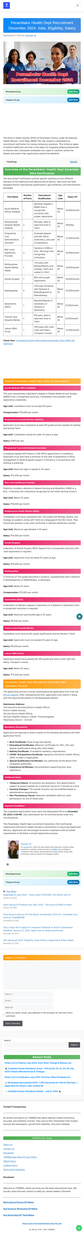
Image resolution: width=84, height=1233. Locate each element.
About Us (7, 1144)
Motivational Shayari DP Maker (18, 1202)
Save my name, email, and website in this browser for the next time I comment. (39, 1014)
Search (7, 1040)
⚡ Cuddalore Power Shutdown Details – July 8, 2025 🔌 (33, 1091)
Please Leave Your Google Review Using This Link (42, 1223)
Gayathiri (26, 847)
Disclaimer (8, 1153)
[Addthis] (8, 864)
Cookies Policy (10, 1165)
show (73, 161)
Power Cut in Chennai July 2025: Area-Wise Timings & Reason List (38, 1063)
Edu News (11, 891)
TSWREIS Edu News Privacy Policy (20, 1157)
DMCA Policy (9, 1161)
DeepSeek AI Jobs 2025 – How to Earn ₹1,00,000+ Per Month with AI (36, 895)
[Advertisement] (42, 120)
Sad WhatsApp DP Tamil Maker (18, 1215)
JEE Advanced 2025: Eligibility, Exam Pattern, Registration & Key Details (38, 940)
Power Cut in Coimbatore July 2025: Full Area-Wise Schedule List (37, 1077)
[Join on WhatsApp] (79, 1228)
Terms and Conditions (14, 1169)
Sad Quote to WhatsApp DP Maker (20, 1208)
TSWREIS (54, 849)
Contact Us (8, 1149)
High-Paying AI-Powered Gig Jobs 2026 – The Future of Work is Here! (37, 904)
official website (10, 695)
